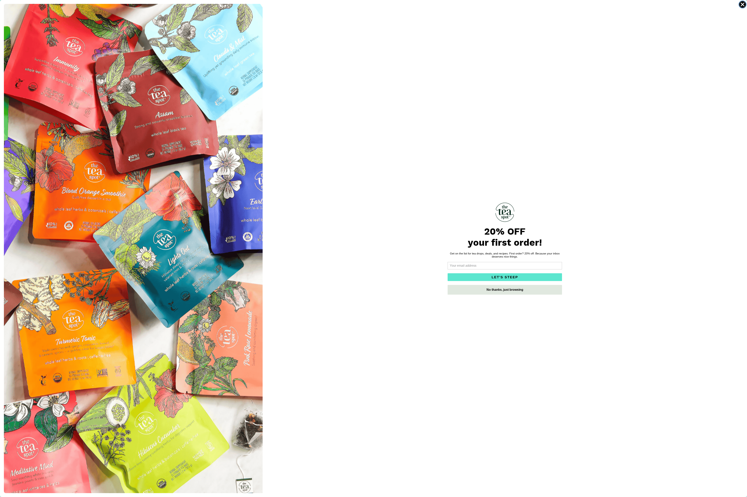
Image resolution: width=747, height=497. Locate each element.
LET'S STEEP (505, 277)
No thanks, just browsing (505, 289)
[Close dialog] (742, 4)
